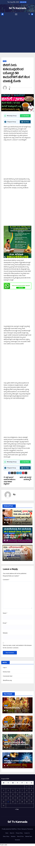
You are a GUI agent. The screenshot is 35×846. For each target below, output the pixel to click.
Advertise (13, 836)
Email (5, 623)
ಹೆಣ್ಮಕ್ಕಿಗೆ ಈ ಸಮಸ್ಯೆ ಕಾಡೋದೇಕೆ (15, 520)
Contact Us (27, 833)
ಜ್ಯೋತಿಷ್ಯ (6, 705)
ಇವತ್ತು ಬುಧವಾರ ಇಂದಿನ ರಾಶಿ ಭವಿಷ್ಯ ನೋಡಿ (16, 725)
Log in (5, 667)
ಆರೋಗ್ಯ (4, 61)
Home (6, 833)
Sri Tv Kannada (17, 8)
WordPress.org (7, 680)
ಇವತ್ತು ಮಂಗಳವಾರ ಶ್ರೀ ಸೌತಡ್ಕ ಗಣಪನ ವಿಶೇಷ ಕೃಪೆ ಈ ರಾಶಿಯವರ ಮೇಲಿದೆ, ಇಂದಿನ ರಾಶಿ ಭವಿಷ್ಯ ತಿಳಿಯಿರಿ (17, 744)
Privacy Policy (19, 833)
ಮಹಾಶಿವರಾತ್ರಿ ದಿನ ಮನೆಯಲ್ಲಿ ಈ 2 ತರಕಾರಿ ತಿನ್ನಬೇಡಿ (16, 536)
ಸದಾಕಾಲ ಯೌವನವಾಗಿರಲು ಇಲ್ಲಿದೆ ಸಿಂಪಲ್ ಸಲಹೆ (16, 554)
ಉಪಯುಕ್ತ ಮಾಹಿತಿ (11, 517)
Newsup (23, 829)
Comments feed (7, 676)
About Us (12, 833)
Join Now (26, 115)
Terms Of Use (20, 836)
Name (5, 613)
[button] (29, 14)
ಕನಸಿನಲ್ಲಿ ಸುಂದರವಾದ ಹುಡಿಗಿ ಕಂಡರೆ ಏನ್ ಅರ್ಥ (17, 761)
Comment (6, 579)
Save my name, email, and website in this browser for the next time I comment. (17, 646)
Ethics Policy (6, 836)
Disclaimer (17, 839)
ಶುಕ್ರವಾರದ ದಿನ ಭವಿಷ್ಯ (12, 707)
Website (5, 633)
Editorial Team (28, 836)
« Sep (17, 809)
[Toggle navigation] (16, 14)
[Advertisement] (17, 34)
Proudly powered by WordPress (9, 829)
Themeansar (30, 829)
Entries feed (6, 672)
